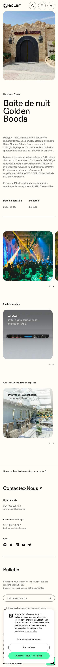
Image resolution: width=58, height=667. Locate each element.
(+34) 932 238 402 (12, 525)
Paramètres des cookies (29, 639)
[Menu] (51, 5)
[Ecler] (12, 5)
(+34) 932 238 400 (12, 506)
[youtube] (23, 545)
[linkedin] (17, 545)
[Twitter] (30, 545)
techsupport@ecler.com (14, 528)
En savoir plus (31, 631)
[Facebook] (11, 545)
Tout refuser (29, 647)
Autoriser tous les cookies (29, 655)
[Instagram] (5, 545)
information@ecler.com (14, 509)
